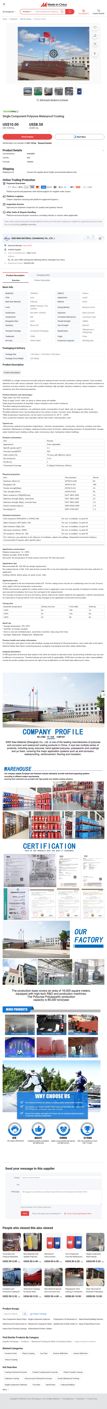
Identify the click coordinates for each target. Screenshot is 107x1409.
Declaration (80, 1399)
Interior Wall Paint (80, 1353)
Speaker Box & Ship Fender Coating (66, 1324)
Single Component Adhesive (16, 1384)
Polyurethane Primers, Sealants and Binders (41, 1328)
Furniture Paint (11, 1353)
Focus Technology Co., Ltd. (36, 1399)
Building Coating (40, 19)
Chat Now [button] (81, 137)
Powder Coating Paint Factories (45, 1372)
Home (5, 19)
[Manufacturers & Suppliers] (53, 4)
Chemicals (13, 19)
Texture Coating (11, 1359)
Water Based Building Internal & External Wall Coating (91, 1319)
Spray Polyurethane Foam (89, 1324)
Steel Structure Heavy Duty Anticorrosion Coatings (15, 1324)
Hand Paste (50, 1384)
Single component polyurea (39, 1319)
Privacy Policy (92, 1399)
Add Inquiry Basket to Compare (54, 100)
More (5, 1389)
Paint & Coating (25, 19)
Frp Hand (36, 1384)
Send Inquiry (27, 136)
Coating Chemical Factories (16, 1372)
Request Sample (45, 143)
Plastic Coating (28, 1353)
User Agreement (68, 1399)
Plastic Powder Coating (73, 1372)
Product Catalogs (39, 1314)
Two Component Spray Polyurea (15, 1319)
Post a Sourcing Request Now (77, 1213)
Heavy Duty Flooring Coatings (15, 1328)
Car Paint (44, 1353)
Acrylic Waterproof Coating (68, 1378)
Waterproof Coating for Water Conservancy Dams (41, 1324)
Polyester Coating (12, 1378)
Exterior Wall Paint (60, 1353)
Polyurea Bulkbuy (68, 1384)
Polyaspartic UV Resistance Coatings (66, 1319)
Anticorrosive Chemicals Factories (38, 1378)
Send (25, 1213)
